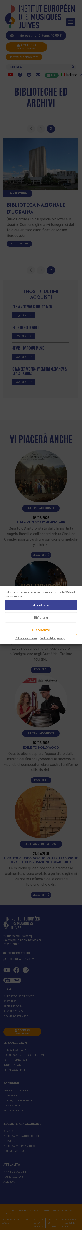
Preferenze (41, 630)
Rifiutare (41, 617)
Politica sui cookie (26, 638)
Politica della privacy (52, 638)
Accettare (41, 605)
